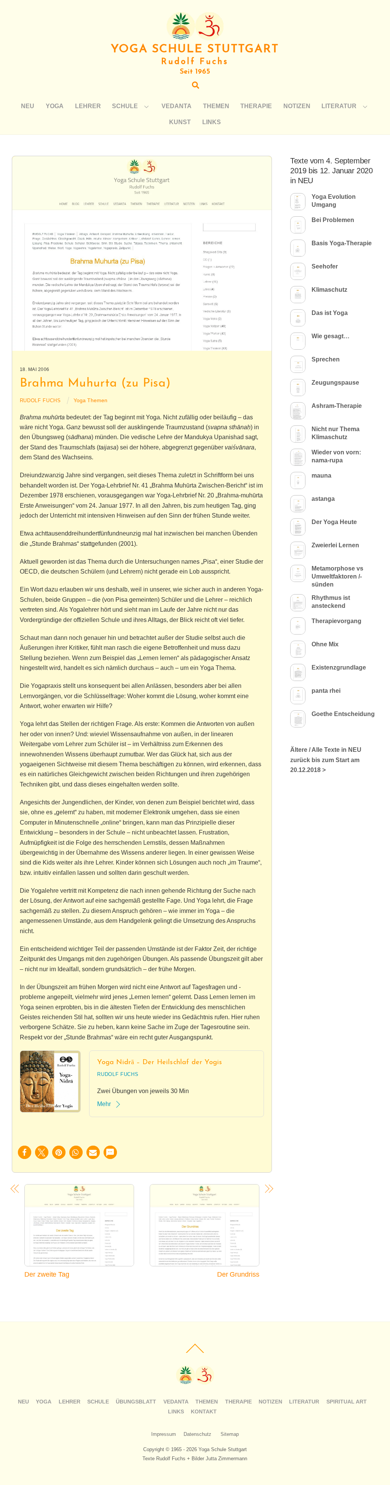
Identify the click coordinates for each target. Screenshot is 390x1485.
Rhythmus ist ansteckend (331, 602)
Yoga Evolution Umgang (334, 200)
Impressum (163, 1434)
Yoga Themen (90, 400)
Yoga (55, 106)
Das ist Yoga (330, 313)
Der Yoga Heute (334, 522)
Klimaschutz (329, 289)
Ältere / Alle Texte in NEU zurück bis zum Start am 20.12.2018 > (325, 759)
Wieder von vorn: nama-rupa (336, 456)
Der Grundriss (238, 1274)
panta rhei (326, 690)
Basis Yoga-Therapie (342, 243)
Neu (27, 106)
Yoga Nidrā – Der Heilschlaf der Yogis (159, 1062)
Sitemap (230, 1434)
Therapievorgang (336, 621)
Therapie (256, 106)
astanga (323, 499)
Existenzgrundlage (339, 667)
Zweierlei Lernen (335, 545)
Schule (125, 106)
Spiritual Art (346, 1402)
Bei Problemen (333, 220)
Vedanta (176, 106)
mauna (321, 475)
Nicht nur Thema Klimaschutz (336, 433)
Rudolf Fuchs (40, 400)
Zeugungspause (335, 382)
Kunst (180, 122)
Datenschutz (197, 1434)
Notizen (296, 106)
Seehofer (325, 266)
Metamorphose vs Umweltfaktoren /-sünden (337, 576)
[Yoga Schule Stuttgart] (195, 37)
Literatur (338, 106)
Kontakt (204, 1411)
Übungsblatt (136, 1402)
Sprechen (326, 359)
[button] (24, 1152)
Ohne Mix (325, 644)
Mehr (104, 1104)
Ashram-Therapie (337, 406)
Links (211, 122)
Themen (216, 106)
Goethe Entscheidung (343, 714)
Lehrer (88, 106)
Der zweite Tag (46, 1274)
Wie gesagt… (331, 336)
